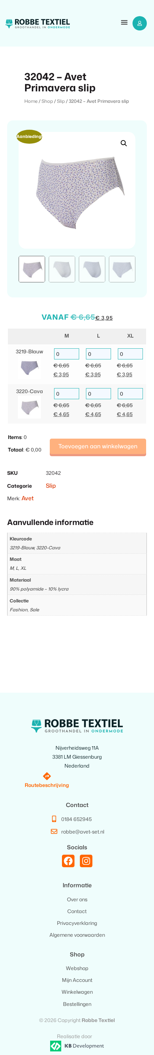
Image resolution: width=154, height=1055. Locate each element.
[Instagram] (86, 861)
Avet (27, 498)
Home (31, 101)
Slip (61, 101)
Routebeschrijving (47, 785)
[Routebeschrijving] (47, 776)
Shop (47, 101)
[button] (124, 23)
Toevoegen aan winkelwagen (98, 446)
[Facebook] (68, 861)
